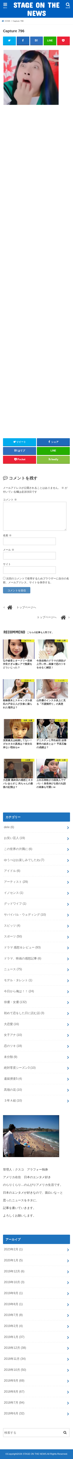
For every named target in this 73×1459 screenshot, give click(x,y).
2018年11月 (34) (15, 1358)
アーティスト (16, 881)
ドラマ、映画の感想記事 (22, 958)
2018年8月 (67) (14, 1391)
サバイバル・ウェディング (25, 914)
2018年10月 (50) (15, 1369)
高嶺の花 (13, 1089)
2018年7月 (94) (14, 1402)
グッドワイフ (15, 903)
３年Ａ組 (13, 1100)
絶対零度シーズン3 (20, 1067)
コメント (10, 499)
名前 (7, 535)
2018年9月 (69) (14, 1380)
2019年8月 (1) (13, 1304)
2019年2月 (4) (13, 1326)
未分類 (10, 1056)
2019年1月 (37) (14, 1337)
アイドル (12, 870)
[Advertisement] (36, 270)
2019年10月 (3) (14, 1282)
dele (9, 827)
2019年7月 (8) (13, 1315)
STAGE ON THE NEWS (36, 9)
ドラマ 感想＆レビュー (22, 947)
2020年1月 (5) (13, 1260)
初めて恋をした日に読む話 (24, 1013)
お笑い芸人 (14, 838)
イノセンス (13, 892)
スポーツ (13, 936)
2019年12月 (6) (14, 1271)
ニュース (13, 969)
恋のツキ (13, 1045)
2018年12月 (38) (15, 1347)
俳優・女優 (15, 1002)
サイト (7, 564)
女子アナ (13, 1034)
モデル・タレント (18, 980)
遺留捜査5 (13, 1078)
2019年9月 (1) (13, 1293)
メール (8, 549)
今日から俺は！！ (19, 991)
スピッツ (12, 925)
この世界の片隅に (18, 849)
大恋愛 (11, 1024)
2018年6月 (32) (14, 1413)
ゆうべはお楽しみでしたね (24, 860)
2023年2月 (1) (13, 1249)
